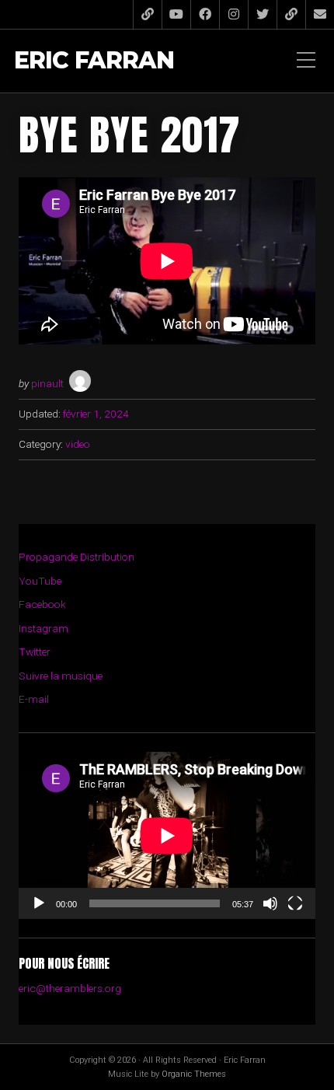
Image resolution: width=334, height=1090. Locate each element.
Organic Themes (194, 1074)
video (77, 444)
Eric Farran (94, 61)
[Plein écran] (295, 903)
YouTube (40, 581)
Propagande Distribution (76, 556)
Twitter (34, 651)
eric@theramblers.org (70, 988)
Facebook (42, 604)
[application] (167, 835)
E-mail (34, 699)
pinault (47, 383)
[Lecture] (39, 903)
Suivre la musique (61, 675)
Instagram (43, 628)
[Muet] (270, 903)
